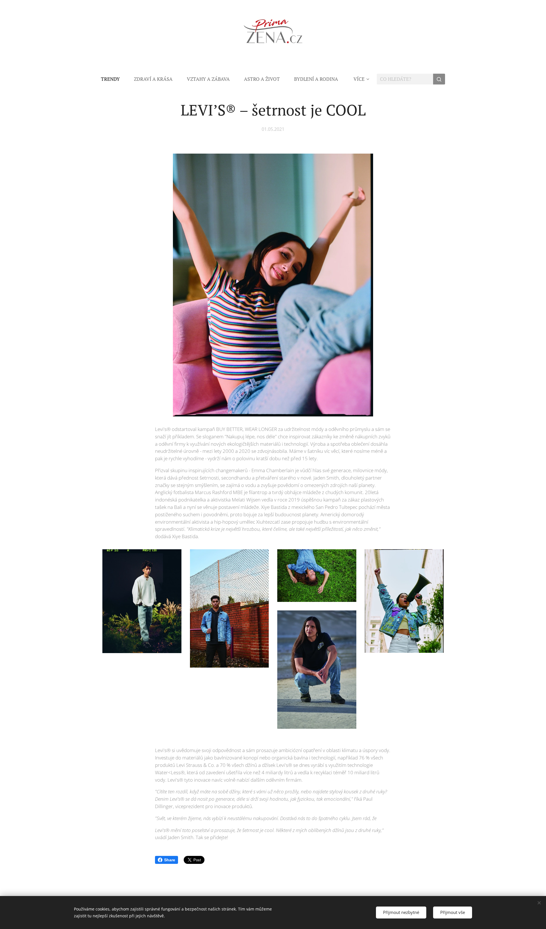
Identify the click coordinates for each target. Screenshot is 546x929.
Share (169, 860)
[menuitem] (114, 79)
